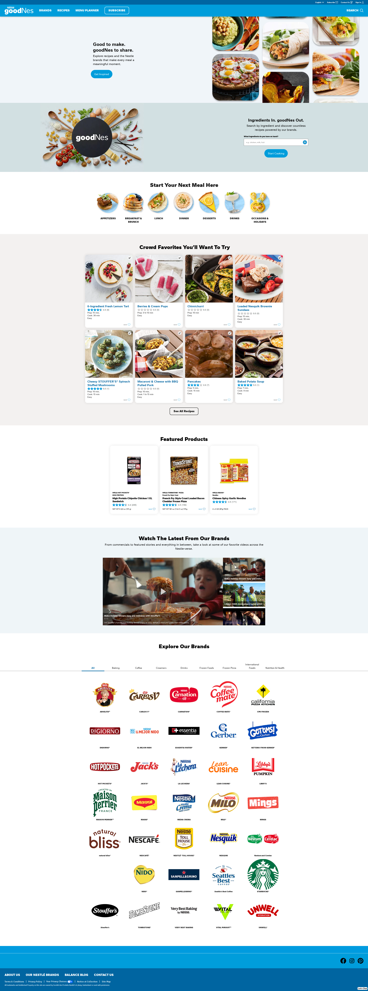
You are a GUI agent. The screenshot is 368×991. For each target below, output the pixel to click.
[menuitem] (45, 10)
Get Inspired (101, 74)
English (318, 2)
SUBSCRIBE (116, 10)
